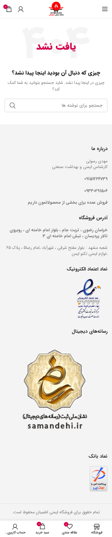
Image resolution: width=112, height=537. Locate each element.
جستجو (12, 105)
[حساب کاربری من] (21, 9)
